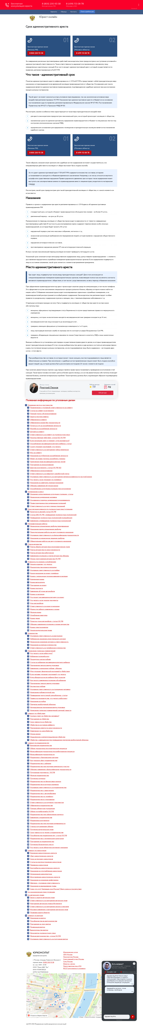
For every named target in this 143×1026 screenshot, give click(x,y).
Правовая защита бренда (40, 912)
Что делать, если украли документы (44, 600)
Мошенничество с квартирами (42, 790)
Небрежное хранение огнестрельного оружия (48, 639)
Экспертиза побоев (37, 686)
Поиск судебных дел (87, 12)
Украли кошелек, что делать (41, 564)
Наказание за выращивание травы (43, 886)
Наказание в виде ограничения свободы (45, 529)
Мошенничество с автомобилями (43, 793)
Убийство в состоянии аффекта (42, 725)
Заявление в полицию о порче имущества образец (49, 556)
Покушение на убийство (39, 719)
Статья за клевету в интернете (42, 410)
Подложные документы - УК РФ (42, 772)
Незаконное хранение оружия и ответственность (49, 642)
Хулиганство (33, 633)
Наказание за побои (38, 701)
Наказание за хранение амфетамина (44, 880)
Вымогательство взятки (39, 930)
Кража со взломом (37, 594)
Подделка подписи (37, 778)
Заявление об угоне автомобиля (42, 591)
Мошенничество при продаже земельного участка (49, 766)
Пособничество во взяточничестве (43, 921)
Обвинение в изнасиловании (41, 470)
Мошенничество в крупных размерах (44, 784)
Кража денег (35, 618)
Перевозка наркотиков (39, 865)
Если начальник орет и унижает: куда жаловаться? (50, 440)
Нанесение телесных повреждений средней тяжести (50, 710)
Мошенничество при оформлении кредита (46, 814)
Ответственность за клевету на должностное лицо (50, 434)
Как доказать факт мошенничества (43, 760)
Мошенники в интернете (39, 820)
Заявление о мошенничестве (41, 817)
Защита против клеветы (39, 416)
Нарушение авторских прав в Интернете (46, 903)
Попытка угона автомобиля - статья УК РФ (46, 621)
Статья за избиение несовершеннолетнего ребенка (50, 662)
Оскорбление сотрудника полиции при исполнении (50, 488)
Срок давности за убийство (41, 722)
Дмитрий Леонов (49, 387)
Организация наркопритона (41, 874)
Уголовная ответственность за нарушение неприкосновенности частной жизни (61, 476)
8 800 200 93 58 (48, 962)
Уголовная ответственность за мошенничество (48, 787)
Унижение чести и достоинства (40, 405)
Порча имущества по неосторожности (45, 550)
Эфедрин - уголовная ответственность (45, 883)
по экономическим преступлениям (41, 892)
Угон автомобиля (36, 603)
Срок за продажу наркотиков (41, 859)
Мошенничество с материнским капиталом (47, 838)
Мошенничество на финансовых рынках (45, 781)
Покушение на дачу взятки (40, 924)
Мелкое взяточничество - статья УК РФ (45, 936)
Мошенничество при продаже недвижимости (47, 823)
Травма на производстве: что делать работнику (48, 698)
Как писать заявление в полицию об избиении (48, 680)
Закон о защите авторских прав (42, 897)
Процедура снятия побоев (40, 659)
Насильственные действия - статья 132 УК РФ (48, 437)
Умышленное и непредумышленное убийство (47, 737)
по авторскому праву (36, 895)
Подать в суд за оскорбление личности (45, 425)
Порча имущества (35, 544)
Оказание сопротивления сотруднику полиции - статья (51, 494)
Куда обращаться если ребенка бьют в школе (47, 677)
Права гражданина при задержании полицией (48, 503)
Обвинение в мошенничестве (41, 805)
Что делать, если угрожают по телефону (45, 479)
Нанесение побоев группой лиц (42, 692)
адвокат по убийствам (36, 713)
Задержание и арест (36, 491)
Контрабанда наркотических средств (45, 868)
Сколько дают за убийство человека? (44, 716)
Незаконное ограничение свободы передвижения (49, 526)
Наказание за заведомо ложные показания (46, 482)
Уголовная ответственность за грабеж (45, 570)
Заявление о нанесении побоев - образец (46, 668)
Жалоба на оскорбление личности (43, 428)
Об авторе (103, 393)
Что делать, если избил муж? (41, 653)
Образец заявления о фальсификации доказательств (50, 769)
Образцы (64, 12)
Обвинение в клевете (38, 419)
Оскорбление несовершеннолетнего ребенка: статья (51, 443)
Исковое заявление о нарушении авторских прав (49, 909)
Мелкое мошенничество (39, 775)
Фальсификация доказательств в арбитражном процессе (52, 751)
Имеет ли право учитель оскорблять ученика (47, 458)
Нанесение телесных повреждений (41, 651)
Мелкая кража (35, 612)
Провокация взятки (37, 927)
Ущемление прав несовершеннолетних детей (47, 461)
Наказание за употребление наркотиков (46, 871)
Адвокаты (54, 12)
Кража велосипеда (37, 582)
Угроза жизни (35, 734)
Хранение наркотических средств (43, 853)
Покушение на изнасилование (42, 464)
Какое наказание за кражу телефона (44, 573)
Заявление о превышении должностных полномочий (50, 521)
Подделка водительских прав (41, 829)
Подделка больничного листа (42, 844)
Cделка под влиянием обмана (41, 826)
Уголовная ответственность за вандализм (46, 636)
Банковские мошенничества (41, 745)
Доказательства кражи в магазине (43, 567)
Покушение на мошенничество (42, 841)
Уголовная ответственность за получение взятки (49, 939)
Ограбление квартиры (38, 615)
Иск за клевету (36, 452)
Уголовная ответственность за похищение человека (50, 689)
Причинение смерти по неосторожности (46, 728)
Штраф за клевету (37, 431)
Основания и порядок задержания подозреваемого (50, 500)
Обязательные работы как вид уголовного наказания (50, 541)
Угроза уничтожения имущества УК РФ (45, 559)
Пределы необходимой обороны (43, 704)
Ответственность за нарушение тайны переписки (49, 449)
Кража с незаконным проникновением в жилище (49, 576)
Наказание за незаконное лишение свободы (47, 538)
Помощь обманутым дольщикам (42, 808)
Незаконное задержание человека (43, 497)
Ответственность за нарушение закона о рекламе (49, 906)
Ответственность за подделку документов (47, 802)
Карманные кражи (37, 579)
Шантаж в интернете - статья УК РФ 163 (45, 467)
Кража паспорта (36, 588)
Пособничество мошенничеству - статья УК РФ (48, 835)
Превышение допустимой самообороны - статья (48, 695)
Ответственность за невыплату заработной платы (49, 473)
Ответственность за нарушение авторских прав (48, 900)
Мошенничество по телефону (41, 796)
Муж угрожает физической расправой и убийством (50, 671)
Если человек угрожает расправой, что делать (48, 674)
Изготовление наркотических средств (45, 877)
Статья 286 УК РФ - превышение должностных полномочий (53, 515)
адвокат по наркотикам (37, 850)
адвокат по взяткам (35, 915)
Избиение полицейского (39, 656)
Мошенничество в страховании (42, 799)
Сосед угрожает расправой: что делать (45, 446)
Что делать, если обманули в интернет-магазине (49, 847)
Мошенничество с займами (40, 763)
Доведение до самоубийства (41, 731)
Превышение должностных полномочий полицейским (51, 518)
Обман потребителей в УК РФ (42, 811)
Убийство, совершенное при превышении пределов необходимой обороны (59, 740)
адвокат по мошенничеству (38, 743)
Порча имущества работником (42, 553)
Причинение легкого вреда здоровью (44, 665)
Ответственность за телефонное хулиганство (48, 648)
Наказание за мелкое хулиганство (43, 645)
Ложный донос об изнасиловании (43, 413)
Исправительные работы (37, 524)
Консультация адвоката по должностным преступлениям (50, 509)
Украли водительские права (41, 630)
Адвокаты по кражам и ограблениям (42, 562)
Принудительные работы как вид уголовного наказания (51, 532)
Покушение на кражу (38, 585)
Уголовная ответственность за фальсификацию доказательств (54, 535)
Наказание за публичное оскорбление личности (49, 455)
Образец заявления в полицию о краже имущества (49, 624)
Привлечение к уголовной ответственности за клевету (51, 407)
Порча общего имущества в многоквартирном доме (50, 547)
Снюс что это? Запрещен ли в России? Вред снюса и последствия (55, 889)
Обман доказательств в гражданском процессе (48, 748)
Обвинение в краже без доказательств (45, 422)
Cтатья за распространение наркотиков (45, 862)
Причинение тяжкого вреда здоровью (44, 683)
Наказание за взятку (38, 918)
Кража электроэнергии (39, 627)
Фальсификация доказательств (42, 754)
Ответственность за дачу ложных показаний (47, 506)
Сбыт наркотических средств (41, 856)
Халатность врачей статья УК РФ (43, 512)
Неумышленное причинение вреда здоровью (47, 707)
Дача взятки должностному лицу (43, 933)
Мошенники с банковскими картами (44, 757)
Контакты (73, 12)
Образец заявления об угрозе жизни (44, 485)
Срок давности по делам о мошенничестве (46, 832)
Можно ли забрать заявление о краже (44, 609)
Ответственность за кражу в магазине (45, 606)
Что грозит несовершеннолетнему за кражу (47, 597)
